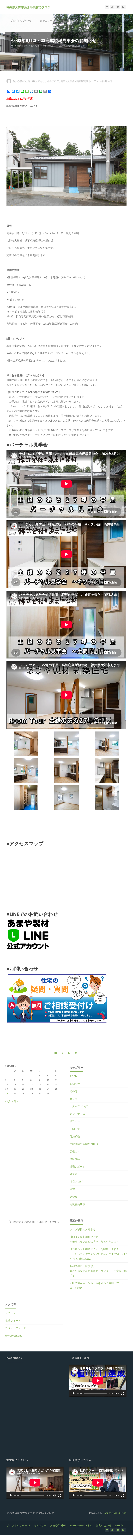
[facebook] (117, 7)
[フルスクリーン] (122, 1393)
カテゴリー (22, 45)
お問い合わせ (103, 1525)
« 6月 (8, 1101)
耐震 (63, 81)
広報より (75, 1151)
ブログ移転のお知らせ (83, 1229)
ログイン (10, 1313)
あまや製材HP (58, 1525)
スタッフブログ (79, 1106)
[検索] (47, 35)
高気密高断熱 (83, 81)
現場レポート (77, 1166)
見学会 (71, 81)
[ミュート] (117, 1393)
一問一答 (75, 1129)
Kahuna (106, 1512)
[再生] (73, 1393)
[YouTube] (107, 7)
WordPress (120, 1512)
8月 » (15, 1101)
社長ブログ (53, 81)
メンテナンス (77, 1113)
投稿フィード (13, 1320)
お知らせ (35, 45)
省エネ (73, 1174)
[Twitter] (112, 7)
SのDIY (73, 1076)
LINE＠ (119, 1525)
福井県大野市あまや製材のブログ (28, 7)
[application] (97, 1381)
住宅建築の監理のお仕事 (84, 1144)
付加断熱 (75, 1136)
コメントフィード (15, 1328)
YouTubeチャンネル (81, 1525)
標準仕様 (75, 1159)
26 (6, 1093)
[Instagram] (123, 7)
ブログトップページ (18, 1525)
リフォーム (76, 1121)
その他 (73, 1091)
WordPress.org (13, 1335)
